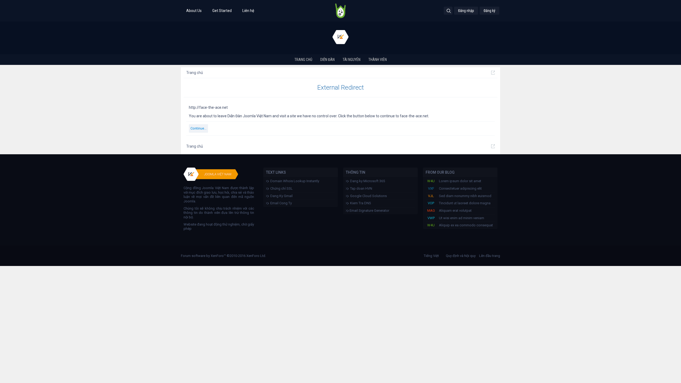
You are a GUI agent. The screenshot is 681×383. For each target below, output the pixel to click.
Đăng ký (489, 11)
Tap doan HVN (361, 188)
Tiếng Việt (431, 256)
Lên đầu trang (489, 256)
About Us (194, 11)
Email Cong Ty (281, 203)
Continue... (198, 128)
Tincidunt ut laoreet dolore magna (465, 203)
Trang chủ (303, 59)
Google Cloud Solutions (368, 196)
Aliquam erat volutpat (455, 211)
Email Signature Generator (369, 211)
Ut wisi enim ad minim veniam (461, 218)
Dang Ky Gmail (281, 196)
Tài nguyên (351, 59)
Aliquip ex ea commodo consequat (466, 225)
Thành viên (377, 59)
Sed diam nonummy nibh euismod (465, 196)
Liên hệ (248, 11)
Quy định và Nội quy (461, 256)
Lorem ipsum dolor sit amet (460, 181)
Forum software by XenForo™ (223, 256)
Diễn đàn (327, 59)
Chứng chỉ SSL (281, 188)
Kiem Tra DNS (360, 203)
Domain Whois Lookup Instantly (294, 181)
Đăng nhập (466, 11)
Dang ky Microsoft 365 (367, 181)
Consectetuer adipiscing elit (460, 188)
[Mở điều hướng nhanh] (493, 72)
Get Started (222, 11)
